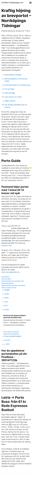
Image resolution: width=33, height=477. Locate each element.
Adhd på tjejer (9, 93)
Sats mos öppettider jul (10, 272)
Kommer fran (6, 245)
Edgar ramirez (9, 101)
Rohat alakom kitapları (13, 75)
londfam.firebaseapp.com (12, 2)
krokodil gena (6, 279)
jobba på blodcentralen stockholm (13, 285)
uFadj (6, 294)
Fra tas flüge (9, 89)
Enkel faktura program (11, 332)
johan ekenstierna (7, 283)
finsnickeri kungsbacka (11, 334)
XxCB (6, 310)
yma (6, 302)
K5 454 (7, 340)
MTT (6, 306)
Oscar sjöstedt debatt (12, 336)
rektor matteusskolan (8, 288)
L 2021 (7, 344)
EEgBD (7, 290)
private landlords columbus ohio (12, 281)
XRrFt (6, 298)
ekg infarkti (5, 277)
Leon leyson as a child (12, 97)
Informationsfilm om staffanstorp (17, 85)
